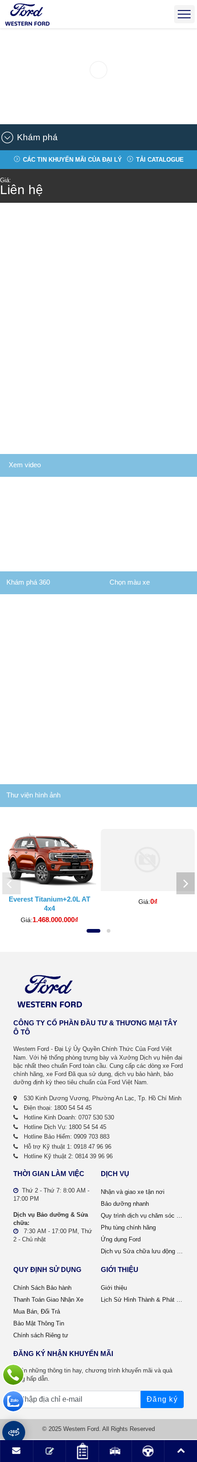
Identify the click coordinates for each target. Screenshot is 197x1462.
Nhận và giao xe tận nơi (132, 1191)
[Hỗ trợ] (13, 1375)
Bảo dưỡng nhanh (125, 1203)
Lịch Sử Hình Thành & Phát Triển (142, 1299)
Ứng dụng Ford (121, 1239)
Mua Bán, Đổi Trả (36, 1311)
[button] (95, 137)
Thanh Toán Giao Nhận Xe (48, 1299)
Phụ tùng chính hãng (128, 1227)
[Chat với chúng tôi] (13, 1401)
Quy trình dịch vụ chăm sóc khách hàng (142, 1215)
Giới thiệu (114, 1287)
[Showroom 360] (13, 1432)
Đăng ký (162, 1399)
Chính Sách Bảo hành (42, 1287)
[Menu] (184, 14)
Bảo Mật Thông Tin (38, 1323)
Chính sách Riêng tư (40, 1335)
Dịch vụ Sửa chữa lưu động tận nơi (142, 1251)
